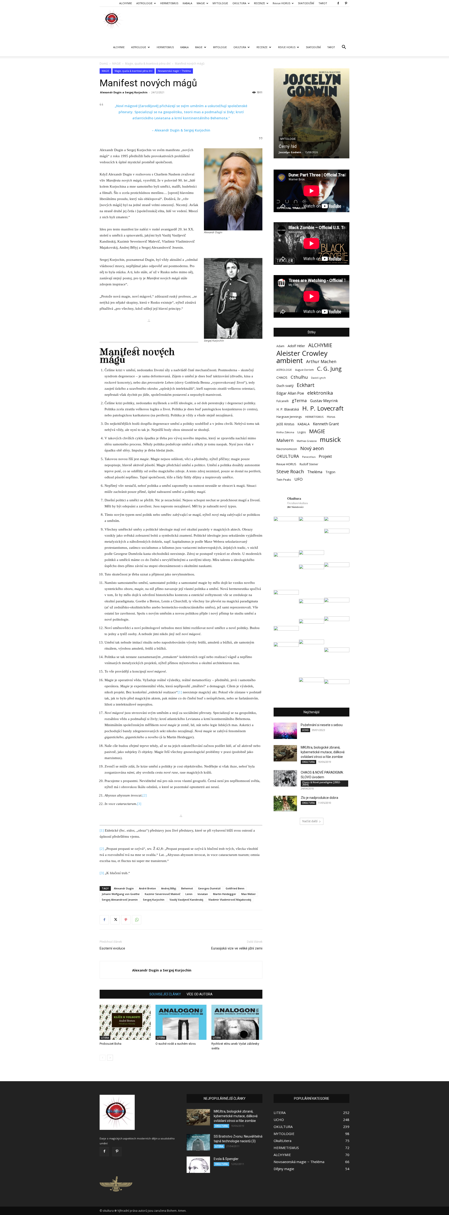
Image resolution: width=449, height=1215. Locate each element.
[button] (343, 47)
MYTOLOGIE (220, 3)
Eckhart (306, 385)
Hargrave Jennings (289, 417)
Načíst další (310, 821)
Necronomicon (286, 449)
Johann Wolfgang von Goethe (121, 894)
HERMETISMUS (169, 3)
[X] (115, 919)
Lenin (188, 894)
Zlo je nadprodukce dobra (319, 798)
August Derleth (304, 369)
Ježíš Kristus (285, 424)
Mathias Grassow (307, 441)
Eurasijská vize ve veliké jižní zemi (236, 948)
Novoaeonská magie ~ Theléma (174, 71)
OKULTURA (239, 3)
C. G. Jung (329, 368)
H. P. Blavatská (287, 409)
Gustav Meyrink (324, 400)
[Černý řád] (311, 113)
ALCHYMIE (125, 3)
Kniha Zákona (285, 432)
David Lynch (318, 377)
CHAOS (281, 377)
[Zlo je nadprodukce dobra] (285, 803)
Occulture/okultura (297, 503)
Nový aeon (312, 448)
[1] (180, 692)
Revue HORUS (281, 3)
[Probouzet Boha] (125, 1022)
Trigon (330, 472)
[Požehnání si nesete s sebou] (285, 731)
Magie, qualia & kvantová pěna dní (147, 63)
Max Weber (248, 894)
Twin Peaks (283, 479)
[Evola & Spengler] (198, 1165)
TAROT (323, 3)
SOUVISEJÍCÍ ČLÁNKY (165, 994)
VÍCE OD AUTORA (200, 994)
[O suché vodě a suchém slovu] (181, 1022)
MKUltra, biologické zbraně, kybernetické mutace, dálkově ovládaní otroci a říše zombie (322, 752)
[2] (144, 795)
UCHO (305, 730)
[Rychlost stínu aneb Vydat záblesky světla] (236, 1022)
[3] (139, 804)
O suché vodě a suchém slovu (176, 1043)
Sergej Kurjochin (153, 899)
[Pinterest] (345, 3)
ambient (289, 360)
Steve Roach (290, 471)
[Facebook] (338, 3)
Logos (301, 432)
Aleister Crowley (302, 353)
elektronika (320, 392)
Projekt (325, 456)
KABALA (187, 3)
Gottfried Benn (235, 888)
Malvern (284, 440)
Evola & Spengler (226, 1159)
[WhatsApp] (136, 919)
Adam (280, 346)
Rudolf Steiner (309, 464)
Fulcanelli (282, 401)
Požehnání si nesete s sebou (322, 725)
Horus (331, 417)
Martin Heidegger (224, 894)
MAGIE (201, 3)
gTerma (299, 400)
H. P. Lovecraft (323, 408)
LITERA (105, 1037)
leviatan (203, 894)
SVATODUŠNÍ (306, 3)
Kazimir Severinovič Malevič (162, 894)
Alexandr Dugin (124, 888)
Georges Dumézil (209, 888)
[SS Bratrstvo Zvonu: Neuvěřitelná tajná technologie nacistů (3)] (198, 1142)
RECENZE (259, 3)
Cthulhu (299, 377)
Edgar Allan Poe (290, 393)
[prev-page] (102, 1058)
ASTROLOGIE (144, 3)
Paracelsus (308, 456)
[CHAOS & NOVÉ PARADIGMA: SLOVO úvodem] (285, 778)
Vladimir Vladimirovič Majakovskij (229, 899)
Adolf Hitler (296, 346)
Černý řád (288, 146)
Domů (104, 63)
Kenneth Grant (326, 424)
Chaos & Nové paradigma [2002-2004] (321, 783)
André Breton (147, 888)
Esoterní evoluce (112, 948)
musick (330, 439)
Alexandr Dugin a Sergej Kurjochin (124, 92)
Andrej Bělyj (168, 888)
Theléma (314, 471)
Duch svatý (284, 385)
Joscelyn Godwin (290, 152)
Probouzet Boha (110, 1043)
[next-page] (110, 1058)
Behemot (187, 888)
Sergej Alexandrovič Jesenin (120, 899)
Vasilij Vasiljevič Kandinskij (186, 899)
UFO (298, 479)
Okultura (294, 498)
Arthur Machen (321, 361)
